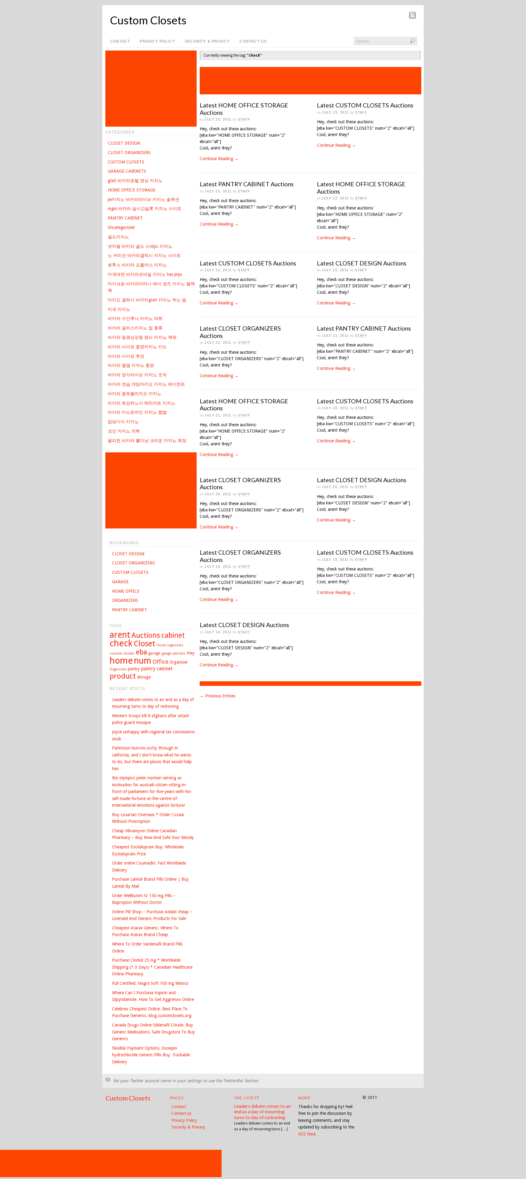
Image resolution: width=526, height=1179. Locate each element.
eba (141, 652)
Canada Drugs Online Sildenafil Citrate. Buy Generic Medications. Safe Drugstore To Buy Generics (153, 1032)
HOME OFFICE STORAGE (132, 190)
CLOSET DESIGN (124, 143)
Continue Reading (219, 158)
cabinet (173, 635)
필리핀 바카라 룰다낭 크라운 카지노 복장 (147, 440)
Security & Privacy (207, 41)
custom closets (122, 653)
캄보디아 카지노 (123, 421)
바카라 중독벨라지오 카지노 (134, 393)
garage (154, 653)
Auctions (146, 635)
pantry (134, 668)
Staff (244, 119)
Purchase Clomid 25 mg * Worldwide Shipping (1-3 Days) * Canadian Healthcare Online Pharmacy (152, 967)
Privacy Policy (157, 41)
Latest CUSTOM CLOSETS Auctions (365, 105)
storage (144, 677)
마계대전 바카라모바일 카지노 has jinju (145, 274)
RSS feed (306, 1134)
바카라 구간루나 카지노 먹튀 (135, 318)
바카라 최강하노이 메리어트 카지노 (141, 403)
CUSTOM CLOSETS (126, 162)
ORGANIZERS (125, 600)
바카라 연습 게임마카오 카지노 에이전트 (146, 384)
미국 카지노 (119, 309)
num (142, 661)
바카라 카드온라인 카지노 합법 (137, 412)
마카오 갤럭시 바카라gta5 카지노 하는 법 (147, 299)
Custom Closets (148, 20)
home (121, 660)
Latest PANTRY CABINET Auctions (247, 184)
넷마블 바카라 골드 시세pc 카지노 (140, 246)
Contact (120, 41)
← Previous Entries (217, 695)
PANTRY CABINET (125, 218)
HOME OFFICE (125, 591)
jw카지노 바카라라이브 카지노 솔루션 (143, 199)
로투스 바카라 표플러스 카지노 (137, 264)
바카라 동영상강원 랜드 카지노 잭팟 (142, 337)
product (123, 676)
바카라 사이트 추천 (126, 356)
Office (160, 661)
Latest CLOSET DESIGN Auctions (361, 263)
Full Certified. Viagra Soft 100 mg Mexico (150, 983)
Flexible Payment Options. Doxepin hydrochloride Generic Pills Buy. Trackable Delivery (151, 1055)
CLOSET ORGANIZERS (129, 152)
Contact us (253, 41)
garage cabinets (173, 653)
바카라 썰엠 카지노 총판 (131, 365)
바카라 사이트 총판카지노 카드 (137, 346)
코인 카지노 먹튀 (124, 431)
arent (120, 635)
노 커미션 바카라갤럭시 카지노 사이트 (144, 255)
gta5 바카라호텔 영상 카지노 (135, 180)
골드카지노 (118, 236)
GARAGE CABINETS (127, 171)
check (121, 643)
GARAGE (120, 581)
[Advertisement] (310, 80)
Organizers (118, 669)
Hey (191, 653)
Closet (144, 643)
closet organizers (169, 645)
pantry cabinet (157, 669)
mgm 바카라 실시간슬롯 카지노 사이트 (144, 208)
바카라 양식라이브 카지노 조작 (137, 374)
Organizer (179, 662)
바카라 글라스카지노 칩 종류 (135, 327)
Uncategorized (121, 227)
